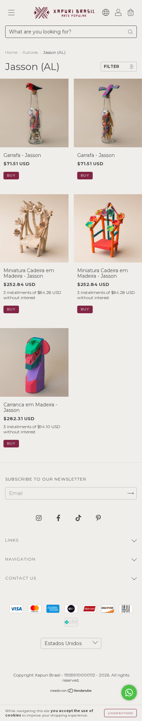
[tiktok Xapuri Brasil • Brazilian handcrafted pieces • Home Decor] (79, 518)
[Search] (130, 32)
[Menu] (11, 13)
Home (11, 52)
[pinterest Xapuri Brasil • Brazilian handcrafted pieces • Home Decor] (98, 518)
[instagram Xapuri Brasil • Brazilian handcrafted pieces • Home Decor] (39, 518)
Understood (120, 713)
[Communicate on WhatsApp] (129, 692)
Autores (30, 52)
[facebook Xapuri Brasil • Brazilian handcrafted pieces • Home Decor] (59, 518)
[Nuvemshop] (71, 691)
